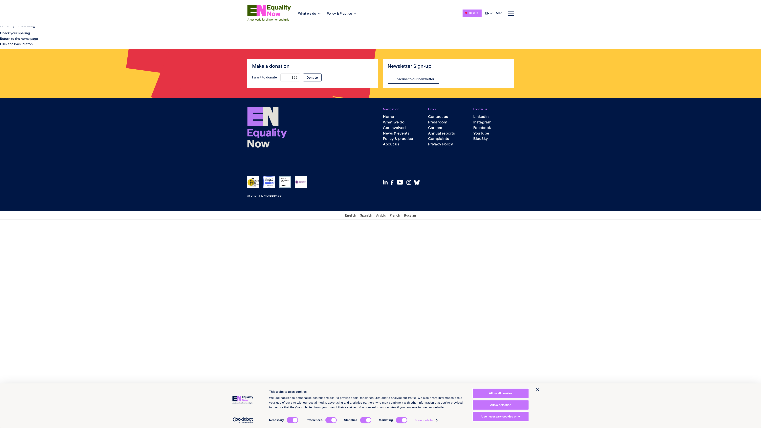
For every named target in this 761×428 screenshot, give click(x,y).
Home (388, 116)
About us (391, 144)
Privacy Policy (440, 144)
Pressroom (437, 122)
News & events (396, 133)
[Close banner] (537, 389)
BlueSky (480, 138)
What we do (307, 13)
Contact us (438, 116)
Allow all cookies (500, 393)
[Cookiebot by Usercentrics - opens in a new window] (243, 420)
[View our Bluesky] (418, 182)
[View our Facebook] (393, 182)
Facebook (482, 127)
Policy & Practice (339, 13)
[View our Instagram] (409, 182)
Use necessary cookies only (500, 416)
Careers (435, 127)
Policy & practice (398, 138)
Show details (424, 420)
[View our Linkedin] (386, 182)
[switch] (331, 420)
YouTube (481, 133)
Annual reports (441, 133)
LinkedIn (481, 116)
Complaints (438, 138)
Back (18, 44)
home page (29, 39)
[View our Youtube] (401, 182)
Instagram (482, 122)
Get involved (394, 127)
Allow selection (500, 405)
